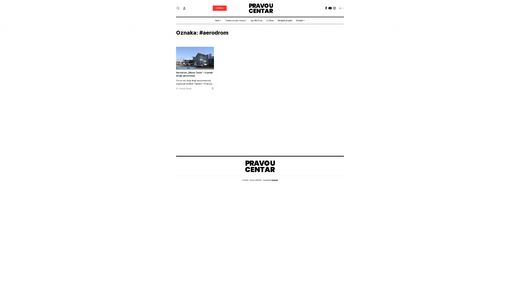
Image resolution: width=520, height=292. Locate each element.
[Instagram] (334, 8)
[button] (178, 8)
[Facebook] (326, 8)
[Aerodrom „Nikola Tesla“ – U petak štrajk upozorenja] (195, 58)
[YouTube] (330, 8)
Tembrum (274, 180)
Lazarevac (182, 68)
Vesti (192, 68)
